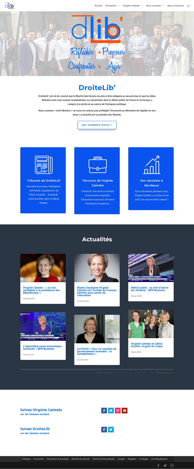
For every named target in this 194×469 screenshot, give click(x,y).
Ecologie (143, 459)
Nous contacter (176, 6)
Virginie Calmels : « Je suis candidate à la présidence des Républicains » (41, 290)
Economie (38, 459)
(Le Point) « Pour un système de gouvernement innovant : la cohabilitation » (96, 351)
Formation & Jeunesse (57, 459)
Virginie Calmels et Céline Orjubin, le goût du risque (147, 345)
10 (139, 373)
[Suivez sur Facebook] (104, 410)
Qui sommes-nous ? (97, 125)
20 (144, 373)
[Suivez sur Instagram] (118, 410)
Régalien (132, 459)
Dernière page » (164, 373)
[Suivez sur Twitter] (111, 410)
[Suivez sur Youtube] (124, 410)
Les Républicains (159, 459)
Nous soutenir (153, 6)
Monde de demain (81, 459)
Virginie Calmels (131, 6)
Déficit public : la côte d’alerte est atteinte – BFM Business (149, 289)
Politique (26, 459)
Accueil (98, 6)
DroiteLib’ (111, 6)
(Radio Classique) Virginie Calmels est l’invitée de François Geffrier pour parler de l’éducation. (97, 291)
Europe (121, 459)
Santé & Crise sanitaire (104, 459)
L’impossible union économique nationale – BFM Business (42, 347)
